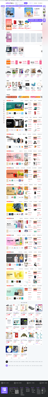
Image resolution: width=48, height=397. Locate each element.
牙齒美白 (19, 361)
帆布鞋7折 (40, 201)
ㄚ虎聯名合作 (33, 392)
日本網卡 (28, 365)
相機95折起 (24, 134)
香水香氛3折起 (32, 218)
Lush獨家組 (33, 235)
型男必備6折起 (21, 268)
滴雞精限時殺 (31, 184)
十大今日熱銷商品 (11, 361)
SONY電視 (26, 117)
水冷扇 (19, 365)
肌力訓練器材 (33, 361)
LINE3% (21, 285)
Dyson (30, 365)
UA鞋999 (30, 201)
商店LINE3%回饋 (21, 4)
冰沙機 (32, 365)
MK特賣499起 (26, 268)
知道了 (40, 20)
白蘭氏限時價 (25, 184)
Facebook (44, 390)
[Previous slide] (6, 308)
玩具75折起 (23, 235)
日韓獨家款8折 (26, 201)
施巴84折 (40, 218)
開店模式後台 (38, 391)
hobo (24, 4)
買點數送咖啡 (40, 268)
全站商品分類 (38, 393)
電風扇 (30, 117)
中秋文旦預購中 (29, 167)
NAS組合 (22, 100)
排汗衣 (22, 365)
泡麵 (41, 361)
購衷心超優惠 (28, 390)
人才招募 (33, 391)
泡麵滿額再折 (34, 285)
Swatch (36, 268)
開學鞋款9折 (20, 201)
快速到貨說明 (38, 392)
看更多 (44, 17)
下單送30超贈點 (39, 285)
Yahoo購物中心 (10, 3)
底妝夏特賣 (21, 218)
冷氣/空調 (14, 361)
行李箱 (25, 365)
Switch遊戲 (17, 365)
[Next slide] (19, 308)
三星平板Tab (29, 134)
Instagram (44, 391)
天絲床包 (12, 365)
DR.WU (36, 218)
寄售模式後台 (38, 390)
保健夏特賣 (20, 184)
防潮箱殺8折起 (40, 134)
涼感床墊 (10, 365)
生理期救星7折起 (39, 235)
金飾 (38, 365)
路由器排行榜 (40, 100)
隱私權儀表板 (22, 394)
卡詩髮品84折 (19, 235)
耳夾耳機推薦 (34, 134)
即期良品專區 (17, 167)
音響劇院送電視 (35, 117)
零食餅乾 (30, 361)
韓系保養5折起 (26, 218)
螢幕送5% (31, 100)
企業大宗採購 (33, 390)
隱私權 (21, 391)
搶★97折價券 (29, 235)
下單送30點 (25, 285)
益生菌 (37, 365)
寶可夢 (35, 365)
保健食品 (40, 361)
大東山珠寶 (31, 268)
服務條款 (22, 392)
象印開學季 (22, 117)
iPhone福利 (19, 134)
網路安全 (22, 390)
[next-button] (41, 97)
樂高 (14, 365)
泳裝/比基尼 (36, 361)
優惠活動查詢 (28, 391)
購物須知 (22, 393)
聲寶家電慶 (40, 117)
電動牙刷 (41, 365)
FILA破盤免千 (35, 201)
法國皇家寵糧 (40, 167)
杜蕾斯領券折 (40, 184)
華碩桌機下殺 (26, 100)
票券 (23, 365)
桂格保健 (35, 184)
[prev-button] (6, 97)
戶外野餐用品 (26, 361)
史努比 (26, 4)
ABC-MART (17, 4)
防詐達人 (35, 100)
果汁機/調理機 (22, 361)
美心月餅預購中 (34, 167)
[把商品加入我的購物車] (11, 316)
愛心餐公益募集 (23, 167)
